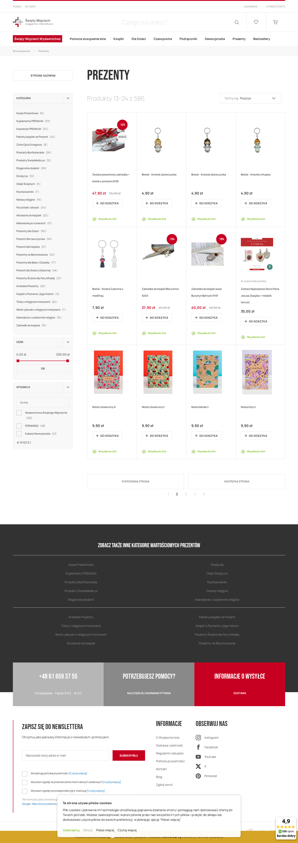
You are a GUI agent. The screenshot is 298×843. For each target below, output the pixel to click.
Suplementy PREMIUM (33, 121)
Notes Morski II (200, 407)
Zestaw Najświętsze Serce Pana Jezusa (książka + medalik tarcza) (260, 295)
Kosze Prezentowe (30, 113)
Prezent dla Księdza (31, 247)
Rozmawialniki (28, 192)
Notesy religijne (29, 199)
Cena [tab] (19, 342)
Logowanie (250, 6)
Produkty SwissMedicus (34, 160)
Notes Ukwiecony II (153, 407)
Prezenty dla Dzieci (32, 231)
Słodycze (26, 176)
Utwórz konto (275, 6)
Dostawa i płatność (169, 745)
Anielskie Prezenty (31, 286)
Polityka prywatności (170, 761)
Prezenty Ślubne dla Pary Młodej (39, 278)
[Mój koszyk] (275, 22)
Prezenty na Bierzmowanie (36, 254)
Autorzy (30, 6)
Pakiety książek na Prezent (36, 137)
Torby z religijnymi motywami (37, 302)
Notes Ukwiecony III (104, 407)
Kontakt (161, 769)
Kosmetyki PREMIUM (32, 129)
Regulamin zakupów (170, 753)
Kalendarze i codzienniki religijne (39, 317)
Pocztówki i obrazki (31, 207)
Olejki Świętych (29, 184)
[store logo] (33, 22)
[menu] (149, 39)
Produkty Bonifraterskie (34, 152)
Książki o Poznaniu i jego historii (38, 294)
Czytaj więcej (127, 830)
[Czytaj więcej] (78, 773)
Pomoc (17, 6)
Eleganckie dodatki (32, 168)
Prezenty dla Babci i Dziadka (36, 262)
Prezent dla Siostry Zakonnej (37, 270)
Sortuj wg (231, 98)
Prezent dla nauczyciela (34, 239)
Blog (159, 777)
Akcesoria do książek (33, 215)
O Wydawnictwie (167, 737)
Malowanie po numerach (34, 223)
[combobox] (144, 22)
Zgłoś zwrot (164, 785)
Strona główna (21, 51)
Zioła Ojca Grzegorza (32, 144)
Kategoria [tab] (23, 98)
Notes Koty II (248, 407)
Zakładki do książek (32, 325)
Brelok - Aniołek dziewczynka (159, 174)
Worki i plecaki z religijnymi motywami (41, 309)
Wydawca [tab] (23, 387)
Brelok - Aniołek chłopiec (256, 174)
